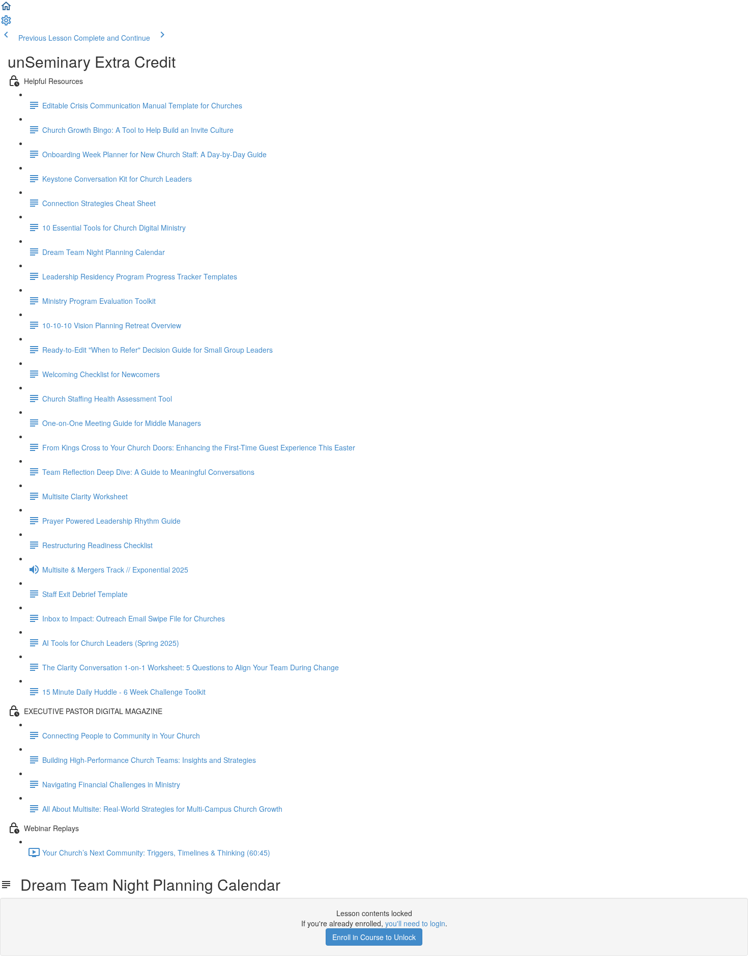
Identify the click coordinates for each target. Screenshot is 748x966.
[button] (6, 9)
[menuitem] (6, 23)
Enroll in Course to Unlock (374, 937)
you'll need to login (415, 923)
